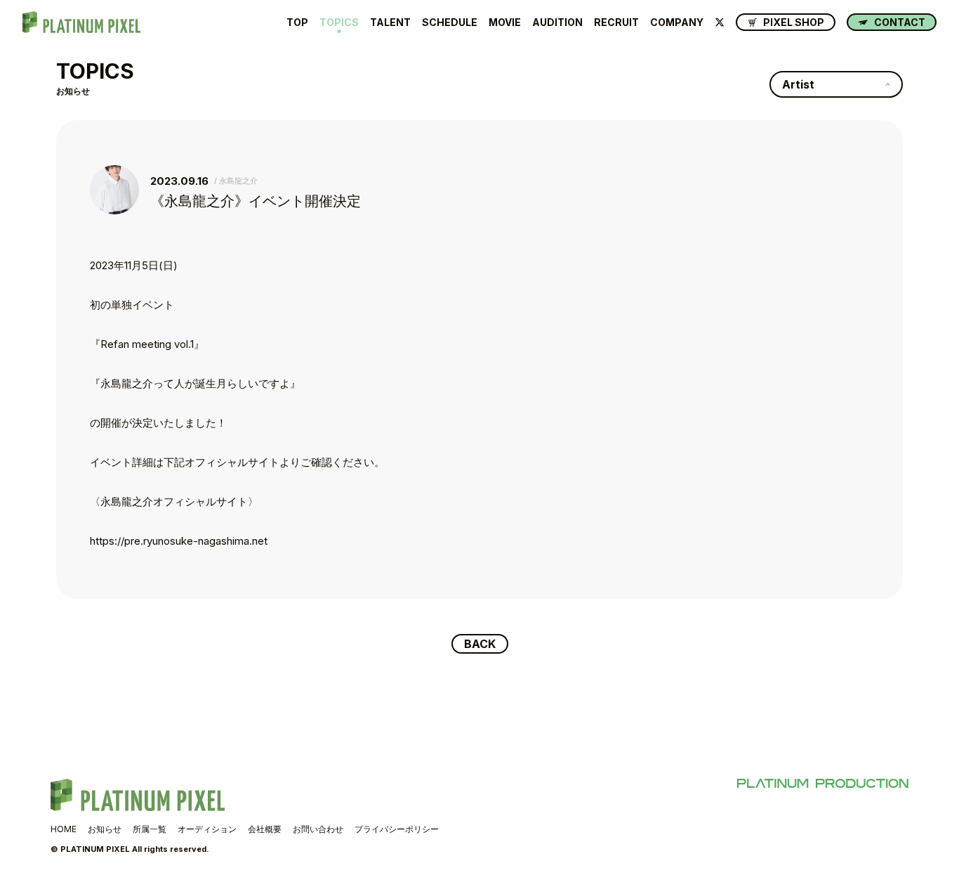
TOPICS (339, 22)
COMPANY (676, 22)
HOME (64, 829)
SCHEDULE (449, 22)
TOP (297, 22)
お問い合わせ (318, 829)
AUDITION (557, 22)
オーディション (207, 829)
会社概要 (265, 829)
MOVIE (505, 22)
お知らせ (104, 829)
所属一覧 (149, 829)
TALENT (390, 22)
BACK (480, 644)
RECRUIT (616, 22)
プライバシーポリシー (397, 829)
